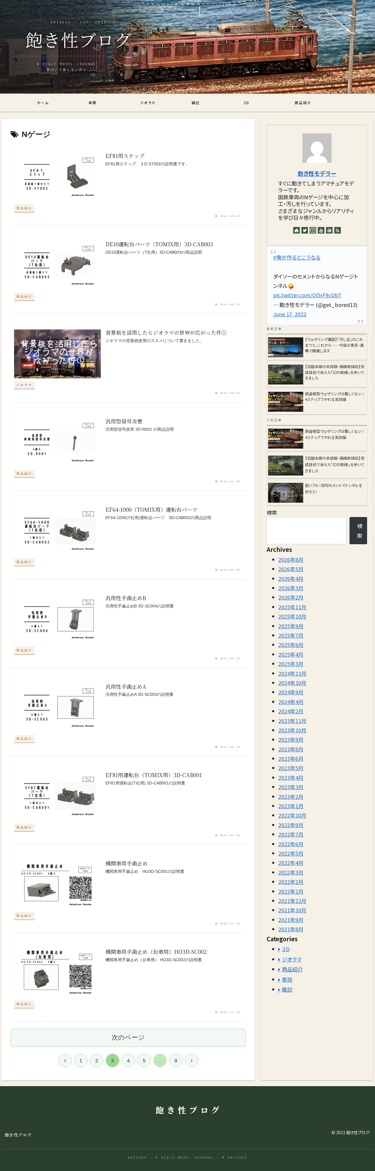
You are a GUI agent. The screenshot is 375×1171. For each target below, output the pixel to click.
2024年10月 (292, 682)
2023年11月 (292, 720)
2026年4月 (291, 578)
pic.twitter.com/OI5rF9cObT (307, 295)
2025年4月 (291, 654)
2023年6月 (291, 758)
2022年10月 (292, 815)
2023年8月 (291, 749)
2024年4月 (291, 701)
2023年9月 (291, 740)
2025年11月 (292, 607)
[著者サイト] (296, 230)
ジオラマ (291, 959)
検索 (272, 512)
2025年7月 (291, 635)
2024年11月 (292, 673)
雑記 (287, 989)
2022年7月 (291, 834)
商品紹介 (292, 969)
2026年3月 (291, 588)
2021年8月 (291, 929)
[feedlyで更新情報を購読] (329, 230)
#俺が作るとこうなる (297, 257)
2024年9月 (291, 692)
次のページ (128, 1037)
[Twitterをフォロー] (304, 230)
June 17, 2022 (289, 314)
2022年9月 (291, 825)
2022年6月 (291, 844)
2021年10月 (292, 910)
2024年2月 (291, 711)
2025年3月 (291, 664)
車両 (287, 979)
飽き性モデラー (317, 173)
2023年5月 (291, 768)
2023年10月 (292, 730)
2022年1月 (291, 891)
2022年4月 (291, 863)
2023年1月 (291, 806)
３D (286, 949)
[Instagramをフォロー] (312, 230)
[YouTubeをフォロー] (321, 230)
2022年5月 (291, 853)
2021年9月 (291, 919)
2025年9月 (291, 626)
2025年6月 (291, 645)
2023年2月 (291, 796)
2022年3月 (291, 872)
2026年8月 (291, 559)
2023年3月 (291, 787)
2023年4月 (291, 777)
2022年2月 (291, 881)
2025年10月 (292, 616)
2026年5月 (291, 569)
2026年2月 (291, 597)
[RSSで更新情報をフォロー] (337, 230)
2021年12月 (292, 900)
